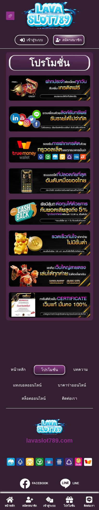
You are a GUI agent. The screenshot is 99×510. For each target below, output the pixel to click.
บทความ (80, 369)
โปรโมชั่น (49, 370)
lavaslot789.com (49, 440)
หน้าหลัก (18, 369)
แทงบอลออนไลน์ (27, 385)
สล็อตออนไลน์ (34, 398)
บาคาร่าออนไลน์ (72, 385)
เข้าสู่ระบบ (35, 40)
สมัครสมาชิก (72, 40)
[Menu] (10, 16)
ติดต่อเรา (69, 398)
